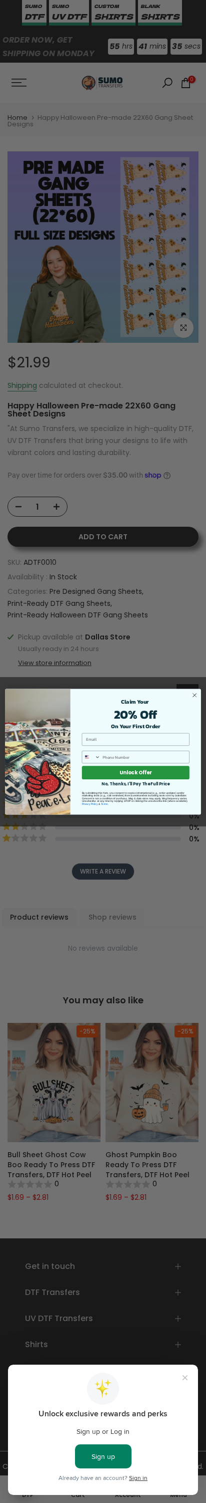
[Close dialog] (194, 695)
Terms (104, 803)
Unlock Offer (136, 772)
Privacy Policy (90, 803)
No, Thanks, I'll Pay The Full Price (136, 784)
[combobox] (91, 757)
